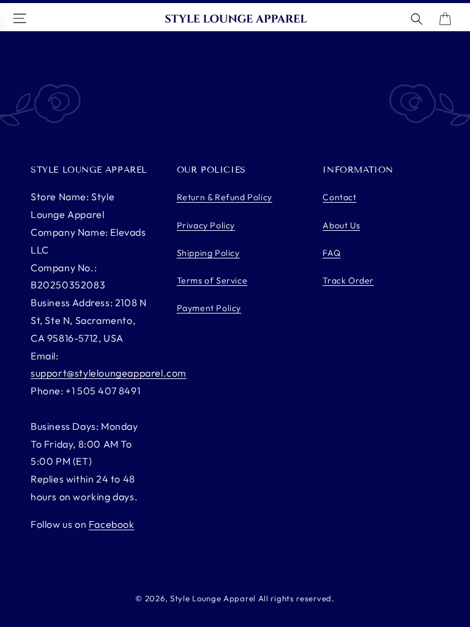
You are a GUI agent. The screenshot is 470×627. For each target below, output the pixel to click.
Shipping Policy (208, 252)
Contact (339, 197)
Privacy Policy (206, 225)
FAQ (331, 252)
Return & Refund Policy (224, 197)
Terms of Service (212, 280)
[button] (417, 19)
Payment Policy (209, 308)
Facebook (112, 524)
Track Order (348, 280)
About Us (341, 225)
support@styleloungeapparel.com (109, 373)
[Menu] (21, 19)
